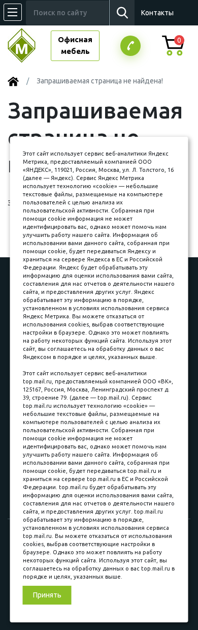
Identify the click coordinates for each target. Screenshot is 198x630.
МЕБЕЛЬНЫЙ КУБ (29, 45)
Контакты (157, 13)
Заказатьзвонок (130, 46)
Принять (47, 595)
